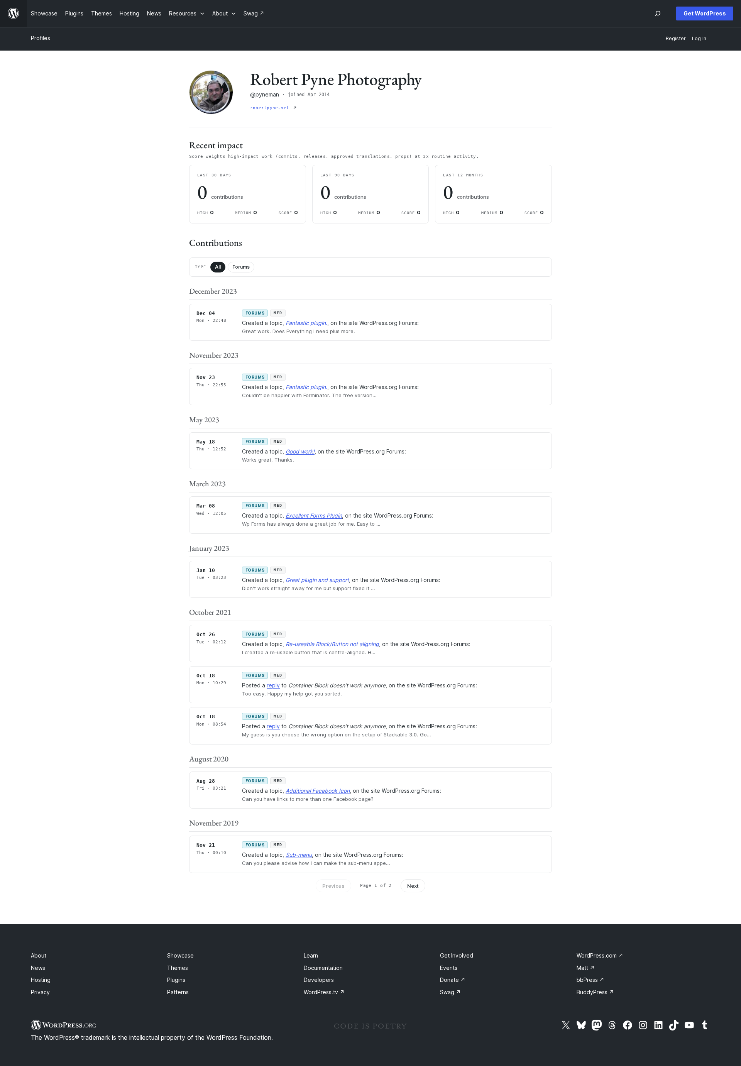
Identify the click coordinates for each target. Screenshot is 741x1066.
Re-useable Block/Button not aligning (332, 644)
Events (448, 967)
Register (676, 38)
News (38, 967)
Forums (241, 267)
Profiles (40, 38)
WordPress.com (600, 955)
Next (413, 886)
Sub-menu (299, 854)
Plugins (176, 979)
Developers (319, 979)
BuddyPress (595, 992)
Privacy (40, 992)
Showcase (180, 955)
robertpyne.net (271, 107)
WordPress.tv (324, 992)
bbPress (590, 979)
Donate (452, 979)
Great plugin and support (317, 580)
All (218, 267)
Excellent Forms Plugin (314, 515)
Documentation (323, 967)
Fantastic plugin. (306, 323)
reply (273, 685)
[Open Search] (657, 13)
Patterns (178, 992)
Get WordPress (704, 13)
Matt (586, 967)
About (38, 955)
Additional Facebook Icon (318, 790)
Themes (177, 967)
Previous (333, 886)
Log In (699, 38)
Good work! (300, 451)
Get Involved (456, 955)
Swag (450, 992)
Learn (311, 955)
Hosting (41, 979)
